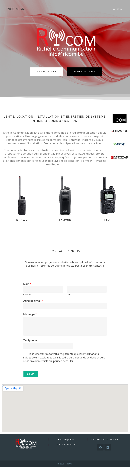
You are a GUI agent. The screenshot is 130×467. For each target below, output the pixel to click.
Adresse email (33, 300)
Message (30, 314)
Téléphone (30, 340)
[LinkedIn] (107, 447)
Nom (27, 284)
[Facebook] (100, 447)
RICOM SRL (16, 8)
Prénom (27, 294)
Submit (31, 374)
